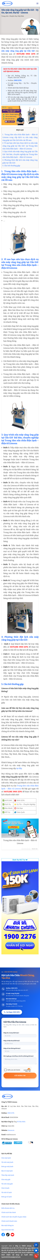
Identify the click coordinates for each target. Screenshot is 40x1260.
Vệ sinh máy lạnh (7, 1162)
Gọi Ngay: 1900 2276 (13, 1012)
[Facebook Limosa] (3, 1234)
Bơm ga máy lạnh (7, 1166)
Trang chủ (4, 16)
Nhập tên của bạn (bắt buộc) (11, 1033)
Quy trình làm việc (7, 1230)
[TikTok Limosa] (8, 1234)
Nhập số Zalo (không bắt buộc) (11, 1048)
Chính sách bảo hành (8, 1212)
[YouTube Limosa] (12, 1234)
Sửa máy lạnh (6, 1158)
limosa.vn (11, 1130)
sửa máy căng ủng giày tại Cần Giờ (18, 51)
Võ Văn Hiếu (21, 1122)
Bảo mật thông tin (7, 1225)
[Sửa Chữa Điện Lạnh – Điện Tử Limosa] (16, 3)
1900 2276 (10, 1113)
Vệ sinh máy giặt (7, 1184)
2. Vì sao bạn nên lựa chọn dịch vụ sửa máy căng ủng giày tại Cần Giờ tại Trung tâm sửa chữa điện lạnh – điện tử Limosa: (20, 146)
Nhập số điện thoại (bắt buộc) (11, 1040)
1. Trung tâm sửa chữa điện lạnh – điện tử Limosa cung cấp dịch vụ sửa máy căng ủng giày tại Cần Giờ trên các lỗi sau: (20, 137)
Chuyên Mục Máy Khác (16, 16)
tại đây (19, 768)
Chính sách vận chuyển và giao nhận (13, 1217)
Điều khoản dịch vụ (8, 1208)
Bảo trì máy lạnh (7, 1171)
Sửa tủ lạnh (5, 1188)
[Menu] (37, 3)
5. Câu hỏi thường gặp (11, 166)
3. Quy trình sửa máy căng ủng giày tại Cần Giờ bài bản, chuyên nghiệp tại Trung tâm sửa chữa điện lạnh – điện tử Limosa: (20, 154)
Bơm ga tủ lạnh (6, 1197)
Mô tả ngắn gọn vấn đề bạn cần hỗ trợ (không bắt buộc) (18, 1056)
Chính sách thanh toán (9, 1221)
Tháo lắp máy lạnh (7, 1175)
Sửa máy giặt (5, 1179)
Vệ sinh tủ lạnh (6, 1192)
